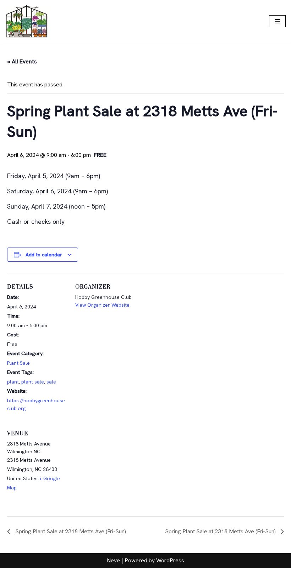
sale (51, 382)
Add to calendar (44, 254)
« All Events (22, 61)
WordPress (170, 560)
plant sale (32, 382)
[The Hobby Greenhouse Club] (26, 21)
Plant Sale (18, 363)
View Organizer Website (102, 305)
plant (13, 382)
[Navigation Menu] (277, 21)
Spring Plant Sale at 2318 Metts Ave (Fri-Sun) (70, 531)
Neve (113, 560)
